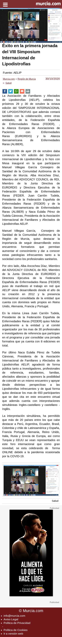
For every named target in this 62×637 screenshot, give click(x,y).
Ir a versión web (13, 633)
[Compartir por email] (22, 91)
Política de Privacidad (17, 622)
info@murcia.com (14, 615)
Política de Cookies (16, 630)
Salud (55, 500)
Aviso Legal (11, 619)
